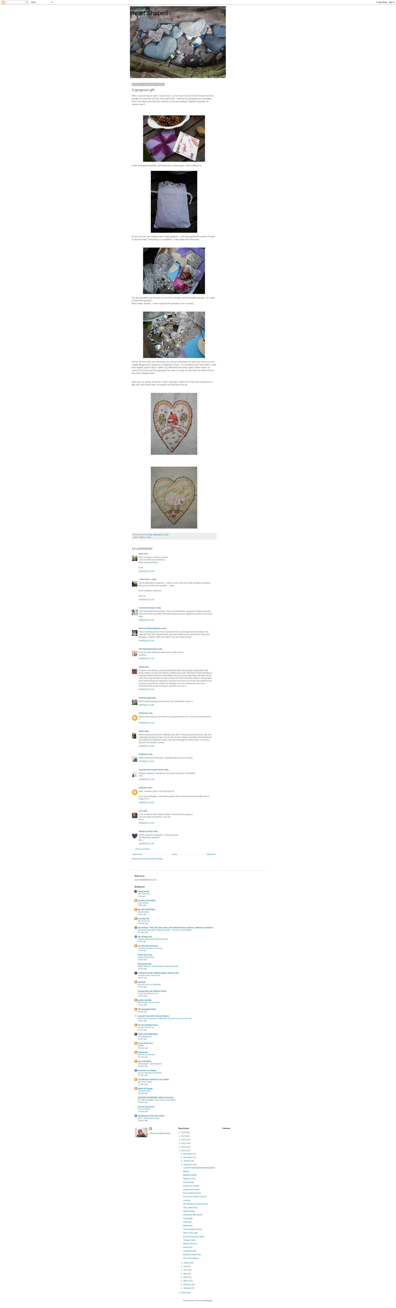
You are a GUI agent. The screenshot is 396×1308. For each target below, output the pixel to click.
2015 (183, 1132)
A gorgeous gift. (189, 1251)
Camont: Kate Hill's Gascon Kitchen (153, 1016)
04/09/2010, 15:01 (146, 761)
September (188, 1165)
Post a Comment (143, 849)
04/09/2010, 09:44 (146, 689)
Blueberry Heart (146, 831)
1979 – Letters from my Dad (148, 1118)
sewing (148, 537)
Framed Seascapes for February (150, 948)
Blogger (209, 1300)
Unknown (143, 788)
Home (174, 854)
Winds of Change (145, 1089)
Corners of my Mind (146, 900)
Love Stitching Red (145, 1036)
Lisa (140, 811)
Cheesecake (188, 1182)
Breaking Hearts (190, 1175)
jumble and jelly (144, 1000)
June (185, 1270)
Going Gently (143, 891)
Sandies (208, 98)
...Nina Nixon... (145, 579)
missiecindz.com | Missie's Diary (152, 991)
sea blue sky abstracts (148, 946)
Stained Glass (189, 1211)
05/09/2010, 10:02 (146, 823)
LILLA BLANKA (144, 1061)
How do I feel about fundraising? (150, 1073)
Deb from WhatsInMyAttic (150, 628)
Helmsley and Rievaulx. (146, 1054)
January (187, 1288)
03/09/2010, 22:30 (146, 620)
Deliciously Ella (144, 964)
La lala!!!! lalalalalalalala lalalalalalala (199, 1168)
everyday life (143, 919)
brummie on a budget (147, 1070)
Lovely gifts (188, 1218)
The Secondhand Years (148, 1025)
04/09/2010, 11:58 (146, 705)
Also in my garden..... (192, 1258)
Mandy (186, 1171)
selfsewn (142, 982)
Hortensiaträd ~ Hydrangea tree (150, 1064)
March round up (144, 921)
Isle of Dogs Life (145, 937)
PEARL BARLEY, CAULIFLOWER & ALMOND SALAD (158, 966)
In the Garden (143, 903)
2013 (183, 1140)
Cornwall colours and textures (149, 975)
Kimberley (143, 713)
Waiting (140, 1046)
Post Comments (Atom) (153, 859)
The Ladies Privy (190, 1208)
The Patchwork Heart (148, 649)
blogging (142, 537)
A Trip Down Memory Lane (148, 993)
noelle (141, 667)
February (187, 1284)
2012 (183, 1143)
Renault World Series (192, 1193)
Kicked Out (187, 1247)
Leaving (186, 1200)
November (188, 1157)
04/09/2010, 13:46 (146, 723)
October (187, 1161)
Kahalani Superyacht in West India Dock (153, 939)
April (185, 1277)
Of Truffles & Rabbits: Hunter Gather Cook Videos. (157, 1100)
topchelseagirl (145, 698)
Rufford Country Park (192, 1255)
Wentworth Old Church (192, 1215)
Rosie (141, 731)
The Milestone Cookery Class (195, 1204)
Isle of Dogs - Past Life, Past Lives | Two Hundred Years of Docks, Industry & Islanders (175, 928)
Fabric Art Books (144, 1109)
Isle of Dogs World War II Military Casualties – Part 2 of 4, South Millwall (164, 930)
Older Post (211, 854)
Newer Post (137, 854)
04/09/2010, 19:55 (146, 802)
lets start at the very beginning (149, 984)
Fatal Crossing (143, 912)
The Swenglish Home (147, 1009)
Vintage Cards (189, 1240)
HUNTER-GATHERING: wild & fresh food (155, 1097)
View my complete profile (159, 1133)
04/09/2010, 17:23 (146, 779)
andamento (143, 1052)
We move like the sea (146, 1027)
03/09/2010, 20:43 (146, 571)
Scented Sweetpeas (147, 608)
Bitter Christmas (144, 894)
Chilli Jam (187, 1222)
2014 (183, 1136)
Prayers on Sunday (191, 1186)
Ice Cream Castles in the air (194, 1197)
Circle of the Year (145, 1043)
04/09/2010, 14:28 (146, 746)
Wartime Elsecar (190, 1244)
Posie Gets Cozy (145, 955)
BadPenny (143, 754)
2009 (183, 1293)
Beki (141, 554)
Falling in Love (189, 1178)
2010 (183, 1151)
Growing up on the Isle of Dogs (151, 1116)
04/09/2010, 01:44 (146, 641)
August (186, 1263)
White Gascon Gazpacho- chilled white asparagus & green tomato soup (165, 1018)
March (186, 1281)
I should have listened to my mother (153, 1079)
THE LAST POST (144, 1091)
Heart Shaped (149, 13)
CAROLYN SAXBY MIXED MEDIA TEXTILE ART (158, 973)
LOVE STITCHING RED (148, 1034)
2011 (183, 1147)
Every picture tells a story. (193, 1236)
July (185, 1266)
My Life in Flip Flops (146, 909)
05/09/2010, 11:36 (146, 844)
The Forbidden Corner (192, 1229)
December (188, 1154)
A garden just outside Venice (151, 770)
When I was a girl (190, 1233)
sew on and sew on (146, 1107)
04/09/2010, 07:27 (146, 658)
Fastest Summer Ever (146, 957)
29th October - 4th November (149, 1002)
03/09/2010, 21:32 (146, 599)
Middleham (188, 1226)
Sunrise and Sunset (191, 1189)
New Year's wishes (145, 1082)
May (185, 1274)
